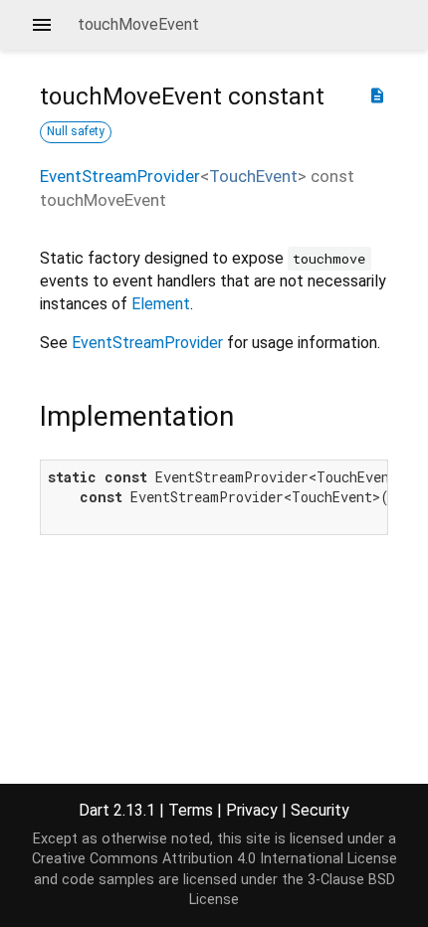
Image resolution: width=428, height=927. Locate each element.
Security (320, 810)
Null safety (76, 131)
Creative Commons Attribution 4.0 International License (214, 858)
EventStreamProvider (120, 176)
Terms (190, 810)
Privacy (252, 810)
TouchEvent (253, 176)
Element (160, 303)
